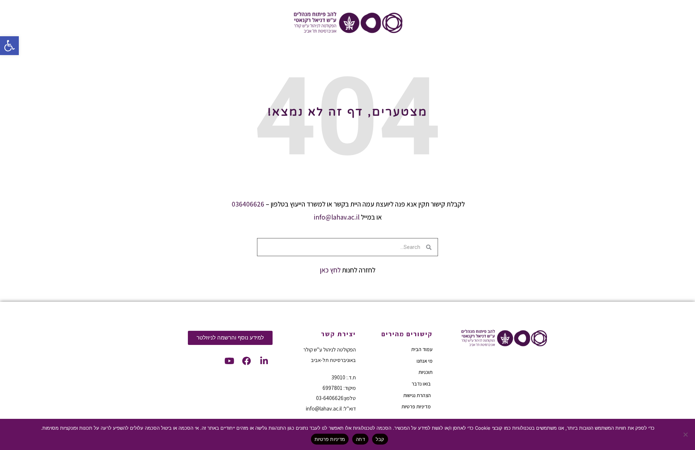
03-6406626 (330, 398)
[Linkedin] (264, 361)
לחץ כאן (330, 270)
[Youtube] (229, 361)
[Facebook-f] (246, 361)
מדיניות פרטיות (330, 439)
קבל (380, 439)
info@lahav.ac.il (336, 217)
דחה (360, 439)
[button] (9, 45)
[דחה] (686, 434)
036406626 (248, 204)
